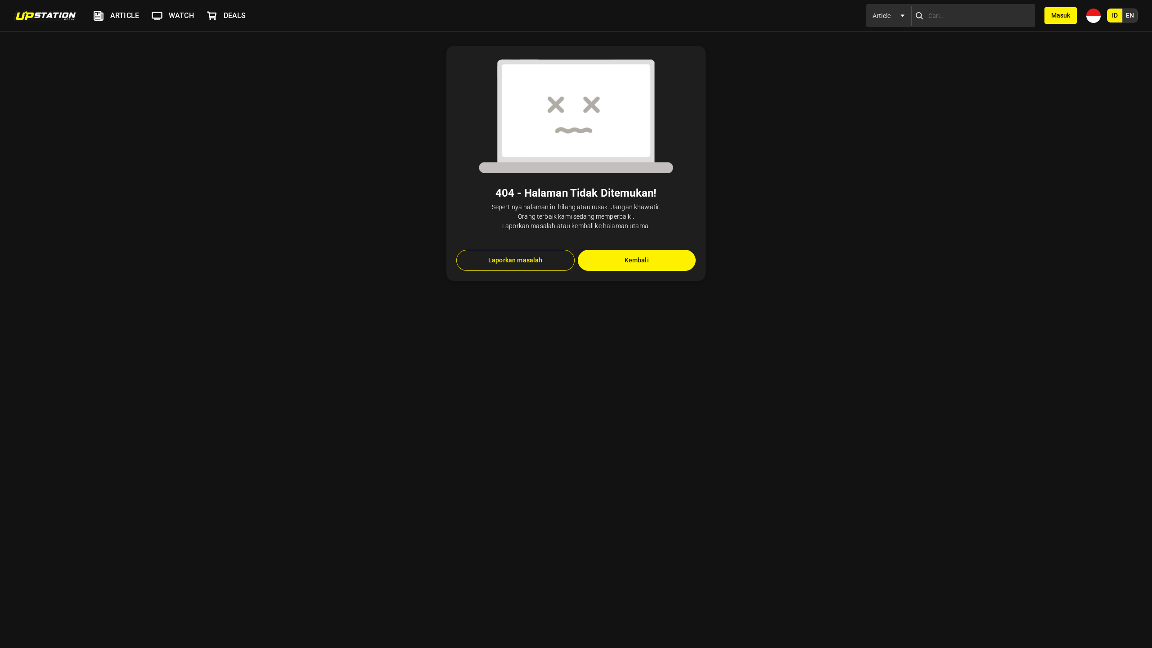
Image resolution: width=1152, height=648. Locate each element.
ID (1115, 15)
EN (1130, 15)
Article (124, 15)
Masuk (1060, 15)
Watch (181, 15)
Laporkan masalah (515, 260)
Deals (235, 15)
